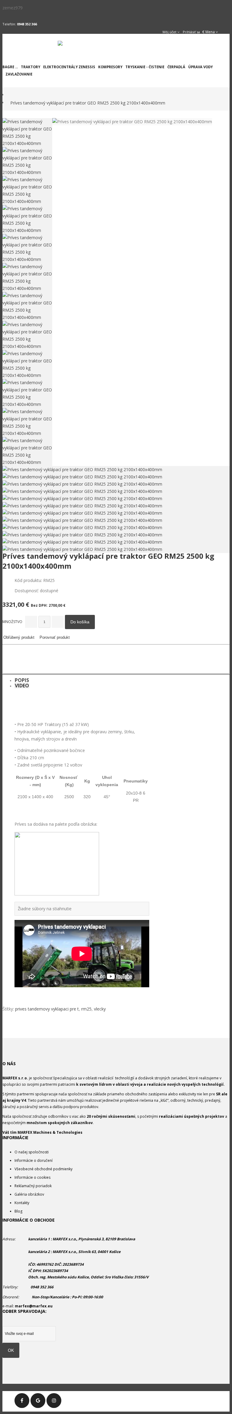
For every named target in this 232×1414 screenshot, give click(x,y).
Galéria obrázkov (29, 1194)
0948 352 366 (27, 24)
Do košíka (79, 621)
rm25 (86, 1009)
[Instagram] (54, 1400)
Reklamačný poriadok (33, 1185)
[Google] (38, 1400)
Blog (18, 1211)
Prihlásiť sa (191, 32)
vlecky (100, 1009)
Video (22, 685)
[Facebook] (21, 1400)
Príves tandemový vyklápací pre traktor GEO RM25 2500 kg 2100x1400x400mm (87, 103)
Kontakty (21, 1202)
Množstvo (12, 621)
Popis (22, 680)
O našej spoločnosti (31, 1152)
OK (11, 1350)
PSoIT (225, 1394)
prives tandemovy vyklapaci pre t (47, 1009)
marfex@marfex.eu (34, 1306)
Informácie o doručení (33, 1160)
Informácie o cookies (32, 1177)
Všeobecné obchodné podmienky (43, 1168)
